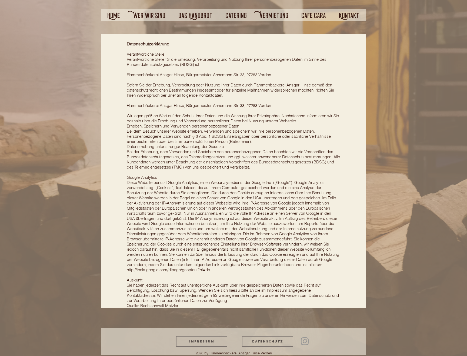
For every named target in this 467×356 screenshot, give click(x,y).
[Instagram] (304, 341)
